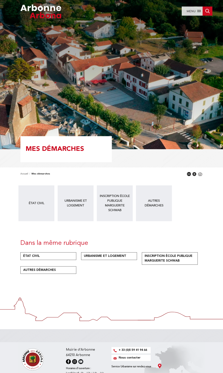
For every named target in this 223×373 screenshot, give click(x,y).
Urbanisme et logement (75, 203)
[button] (189, 174)
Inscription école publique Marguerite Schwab (115, 203)
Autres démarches (154, 203)
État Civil (36, 203)
